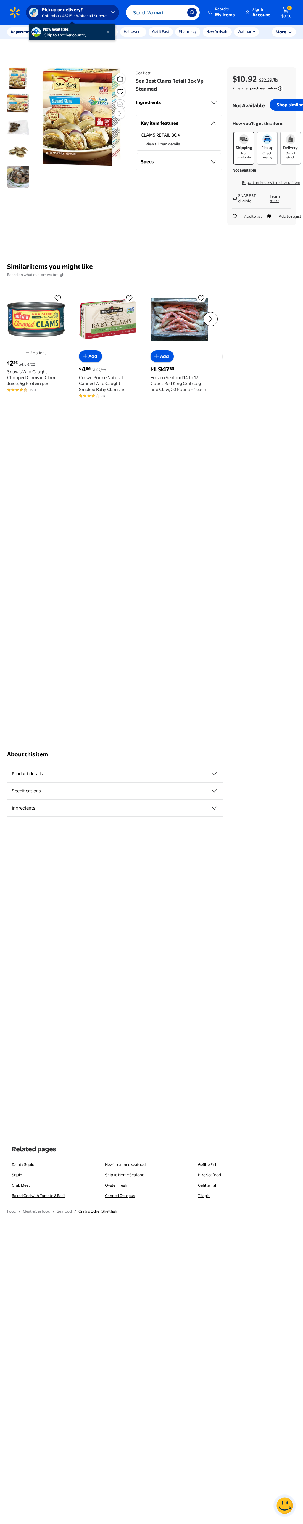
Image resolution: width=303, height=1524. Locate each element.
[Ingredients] (213, 102)
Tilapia (204, 1195)
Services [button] (59, 31)
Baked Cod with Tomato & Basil (38, 1195)
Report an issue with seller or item (271, 182)
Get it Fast (160, 31)
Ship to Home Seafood (124, 1174)
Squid (17, 1174)
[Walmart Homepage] (14, 12)
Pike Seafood (209, 1174)
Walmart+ (246, 31)
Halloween (133, 31)
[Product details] (214, 773)
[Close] (109, 32)
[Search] (192, 12)
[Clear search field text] (178, 12)
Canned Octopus (120, 1195)
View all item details (163, 144)
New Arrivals (217, 31)
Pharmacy (188, 31)
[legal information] (280, 88)
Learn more (275, 198)
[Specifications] (214, 791)
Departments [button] (23, 31)
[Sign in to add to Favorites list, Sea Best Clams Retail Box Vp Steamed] (120, 91)
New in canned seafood (125, 1164)
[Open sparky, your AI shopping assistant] (285, 1506)
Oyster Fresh (116, 1185)
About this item (27, 754)
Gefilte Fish (207, 1164)
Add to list (253, 216)
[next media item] (119, 113)
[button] (221, 12)
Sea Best (143, 72)
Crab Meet (21, 1185)
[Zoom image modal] (120, 104)
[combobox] (163, 12)
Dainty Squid (23, 1164)
